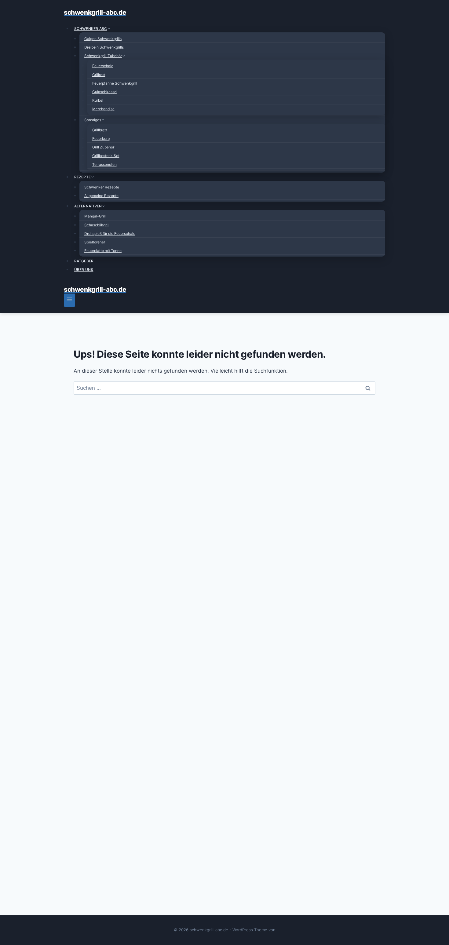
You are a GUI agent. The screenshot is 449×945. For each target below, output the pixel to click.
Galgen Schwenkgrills (103, 38)
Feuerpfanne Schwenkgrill (114, 83)
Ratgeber (84, 261)
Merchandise (103, 109)
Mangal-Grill (95, 216)
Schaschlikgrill (96, 225)
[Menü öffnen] (69, 300)
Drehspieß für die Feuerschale (109, 233)
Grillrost (98, 74)
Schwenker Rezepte (101, 187)
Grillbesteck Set (105, 155)
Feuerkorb (101, 138)
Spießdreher (94, 242)
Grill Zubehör (103, 147)
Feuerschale (102, 66)
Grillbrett (99, 130)
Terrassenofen (104, 164)
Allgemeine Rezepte (101, 195)
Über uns (83, 269)
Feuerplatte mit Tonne (103, 250)
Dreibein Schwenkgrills (104, 47)
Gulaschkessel (104, 91)
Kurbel (97, 100)
